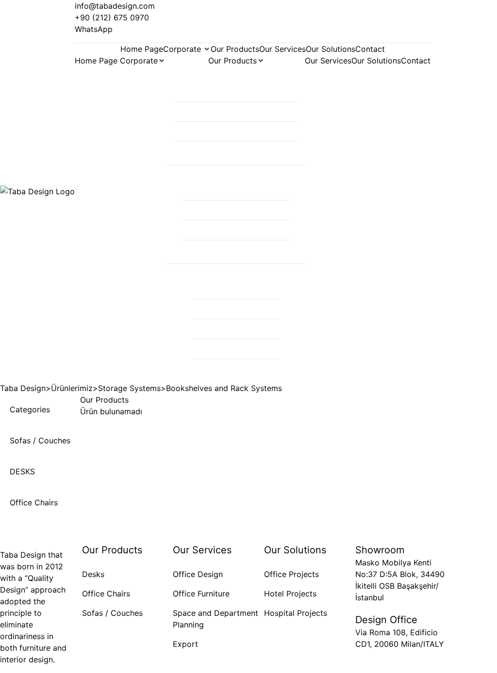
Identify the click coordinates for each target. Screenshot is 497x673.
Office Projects (291, 574)
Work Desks (236, 111)
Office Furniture (201, 593)
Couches (236, 329)
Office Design (198, 574)
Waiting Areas (236, 369)
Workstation (236, 151)
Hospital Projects (295, 613)
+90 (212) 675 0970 (112, 17)
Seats (236, 349)
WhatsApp (94, 29)
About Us (142, 76)
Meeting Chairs (236, 230)
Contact (370, 49)
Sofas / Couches (112, 613)
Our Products (235, 49)
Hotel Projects (290, 593)
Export (185, 644)
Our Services (282, 49)
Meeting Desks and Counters (236, 131)
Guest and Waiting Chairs (236, 250)
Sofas (236, 289)
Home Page (141, 49)
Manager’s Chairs (236, 190)
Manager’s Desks (236, 91)
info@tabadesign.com (115, 6)
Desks (93, 574)
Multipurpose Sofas (236, 309)
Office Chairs (236, 210)
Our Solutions (330, 49)
